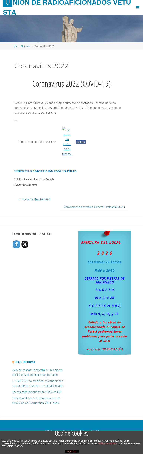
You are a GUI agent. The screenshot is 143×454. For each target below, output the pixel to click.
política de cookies (107, 443)
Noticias (25, 46)
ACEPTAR (71, 451)
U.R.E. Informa (25, 362)
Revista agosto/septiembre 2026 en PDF (37, 392)
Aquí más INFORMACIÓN (105, 349)
